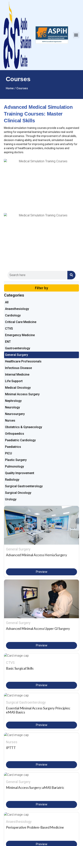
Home (10, 88)
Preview (41, 572)
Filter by (41, 288)
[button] (76, 35)
